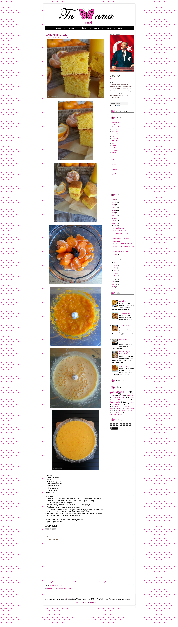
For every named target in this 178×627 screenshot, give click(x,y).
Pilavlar (114, 148)
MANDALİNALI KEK (118, 228)
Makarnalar (115, 141)
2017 (113, 223)
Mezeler (114, 143)
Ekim (115, 257)
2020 (113, 215)
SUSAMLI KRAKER (124, 313)
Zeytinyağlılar (115, 166)
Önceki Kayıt (102, 582)
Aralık (115, 225)
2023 (113, 207)
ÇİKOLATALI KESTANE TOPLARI (122, 244)
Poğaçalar (114, 150)
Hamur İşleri (115, 131)
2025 (113, 202)
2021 (113, 213)
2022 (113, 210)
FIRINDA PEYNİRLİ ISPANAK (121, 238)
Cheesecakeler (116, 127)
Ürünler (84, 28)
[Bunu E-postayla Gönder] (46, 529)
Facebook (113, 78)
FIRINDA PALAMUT (118, 241)
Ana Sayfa (76, 582)
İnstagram (118, 78)
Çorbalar (114, 171)
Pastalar (114, 145)
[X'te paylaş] (50, 529)
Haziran (116, 262)
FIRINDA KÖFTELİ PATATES (121, 236)
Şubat (115, 273)
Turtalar (114, 164)
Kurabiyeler (115, 138)
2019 (113, 218)
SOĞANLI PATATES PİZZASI (121, 233)
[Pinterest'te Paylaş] (55, 529)
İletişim (108, 28)
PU (111, 408)
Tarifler (120, 28)
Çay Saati (114, 169)
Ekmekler (114, 129)
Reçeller (114, 152)
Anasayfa (58, 28)
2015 (113, 281)
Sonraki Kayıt (49, 582)
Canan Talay (55, 37)
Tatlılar (113, 162)
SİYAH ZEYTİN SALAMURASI (121, 230)
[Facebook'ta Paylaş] (53, 529)
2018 (113, 220)
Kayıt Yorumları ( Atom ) (56, 585)
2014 (113, 284)
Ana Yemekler (115, 122)
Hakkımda (71, 28)
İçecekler (114, 174)
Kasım (116, 254)
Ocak (115, 275)
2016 (113, 279)
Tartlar (113, 159)
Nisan (115, 268)
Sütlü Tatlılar (115, 157)
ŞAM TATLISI (123, 366)
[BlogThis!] (48, 529)
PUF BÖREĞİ (123, 301)
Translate (123, 106)
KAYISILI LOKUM (124, 339)
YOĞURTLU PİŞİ (124, 325)
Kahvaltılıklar (115, 134)
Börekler (114, 124)
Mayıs (115, 265)
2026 (113, 199)
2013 (113, 287)
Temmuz (116, 260)
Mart (115, 270)
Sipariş (96, 28)
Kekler (113, 136)
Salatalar (114, 155)
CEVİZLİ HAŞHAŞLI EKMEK (121, 251)
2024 (113, 205)
